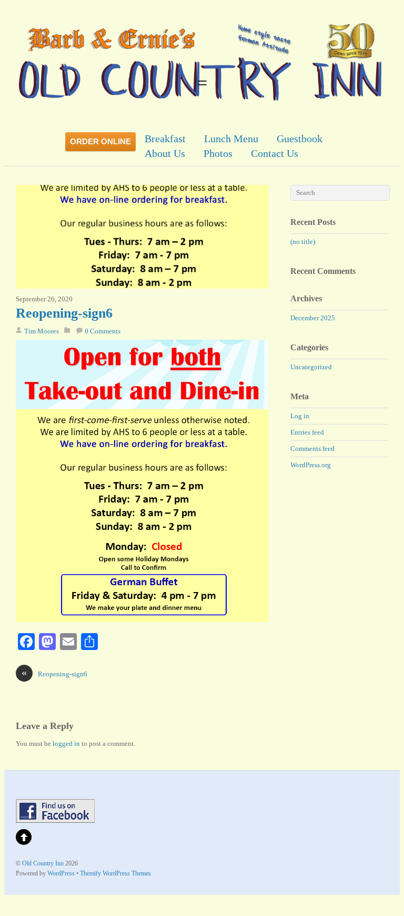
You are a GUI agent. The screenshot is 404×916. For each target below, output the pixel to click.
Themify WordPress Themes (115, 873)
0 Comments (102, 331)
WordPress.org (310, 465)
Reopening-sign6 (64, 313)
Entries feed (307, 432)
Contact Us (274, 153)
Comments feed (312, 448)
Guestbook (299, 138)
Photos (218, 153)
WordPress (61, 873)
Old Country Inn (43, 863)
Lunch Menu (231, 138)
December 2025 (312, 318)
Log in (299, 416)
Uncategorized (311, 367)
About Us (165, 153)
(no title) (302, 241)
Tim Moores (41, 331)
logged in (66, 743)
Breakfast (165, 138)
